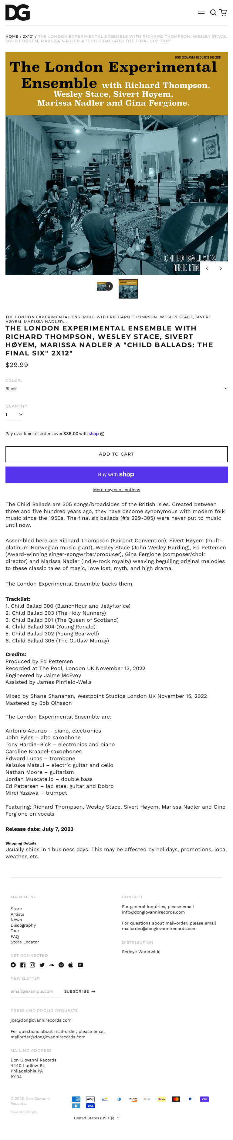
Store (16, 908)
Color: (13, 380)
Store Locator (25, 941)
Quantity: (17, 406)
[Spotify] (61, 965)
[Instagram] (32, 965)
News (16, 919)
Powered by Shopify (24, 1112)
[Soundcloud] (51, 965)
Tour (15, 930)
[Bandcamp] (13, 965)
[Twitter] (42, 965)
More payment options (116, 489)
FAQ (15, 936)
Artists (17, 914)
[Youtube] (80, 965)
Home (12, 36)
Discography (23, 925)
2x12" (28, 36)
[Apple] (70, 965)
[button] (213, 12)
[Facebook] (23, 965)
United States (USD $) (94, 1118)
